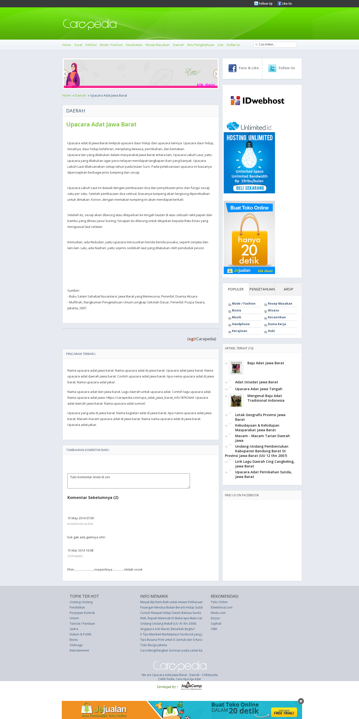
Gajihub (216, 623)
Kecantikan (277, 317)
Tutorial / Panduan (82, 623)
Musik (236, 317)
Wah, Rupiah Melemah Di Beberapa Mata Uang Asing (176, 618)
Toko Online (219, 602)
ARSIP (288, 289)
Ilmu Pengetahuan (200, 45)
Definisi (91, 45)
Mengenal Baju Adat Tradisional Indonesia (266, 398)
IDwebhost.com (221, 607)
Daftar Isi (233, 45)
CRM (214, 629)
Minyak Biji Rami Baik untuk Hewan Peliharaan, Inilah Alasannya (183, 602)
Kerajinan (239, 331)
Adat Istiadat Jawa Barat (256, 382)
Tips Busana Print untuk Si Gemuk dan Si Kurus (171, 640)
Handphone (241, 324)
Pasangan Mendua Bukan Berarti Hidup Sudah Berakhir (178, 607)
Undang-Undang (81, 602)
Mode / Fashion (111, 45)
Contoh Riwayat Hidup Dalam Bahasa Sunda (170, 613)
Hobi (271, 331)
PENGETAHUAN (262, 289)
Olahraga (76, 645)
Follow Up (265, 3)
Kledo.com (218, 613)
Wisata (273, 310)
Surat (78, 45)
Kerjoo (215, 618)
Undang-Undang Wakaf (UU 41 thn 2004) (168, 623)
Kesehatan (134, 45)
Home (66, 45)
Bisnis (236, 310)
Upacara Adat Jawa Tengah (258, 389)
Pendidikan (77, 607)
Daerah (178, 45)
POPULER (235, 289)
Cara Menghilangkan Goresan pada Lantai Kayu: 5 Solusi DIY (181, 650)
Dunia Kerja (277, 324)
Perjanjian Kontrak (82, 613)
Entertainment (79, 650)
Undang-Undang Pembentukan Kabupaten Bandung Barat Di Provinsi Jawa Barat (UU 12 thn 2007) (256, 451)
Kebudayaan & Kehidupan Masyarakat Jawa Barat (257, 427)
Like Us (286, 3)
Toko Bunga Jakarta (153, 645)
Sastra (74, 629)
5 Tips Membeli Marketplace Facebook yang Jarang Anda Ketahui (184, 634)
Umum (74, 618)
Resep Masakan (158, 45)
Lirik (220, 45)
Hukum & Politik (80, 634)
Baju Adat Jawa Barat (265, 363)
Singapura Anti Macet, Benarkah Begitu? (167, 629)
